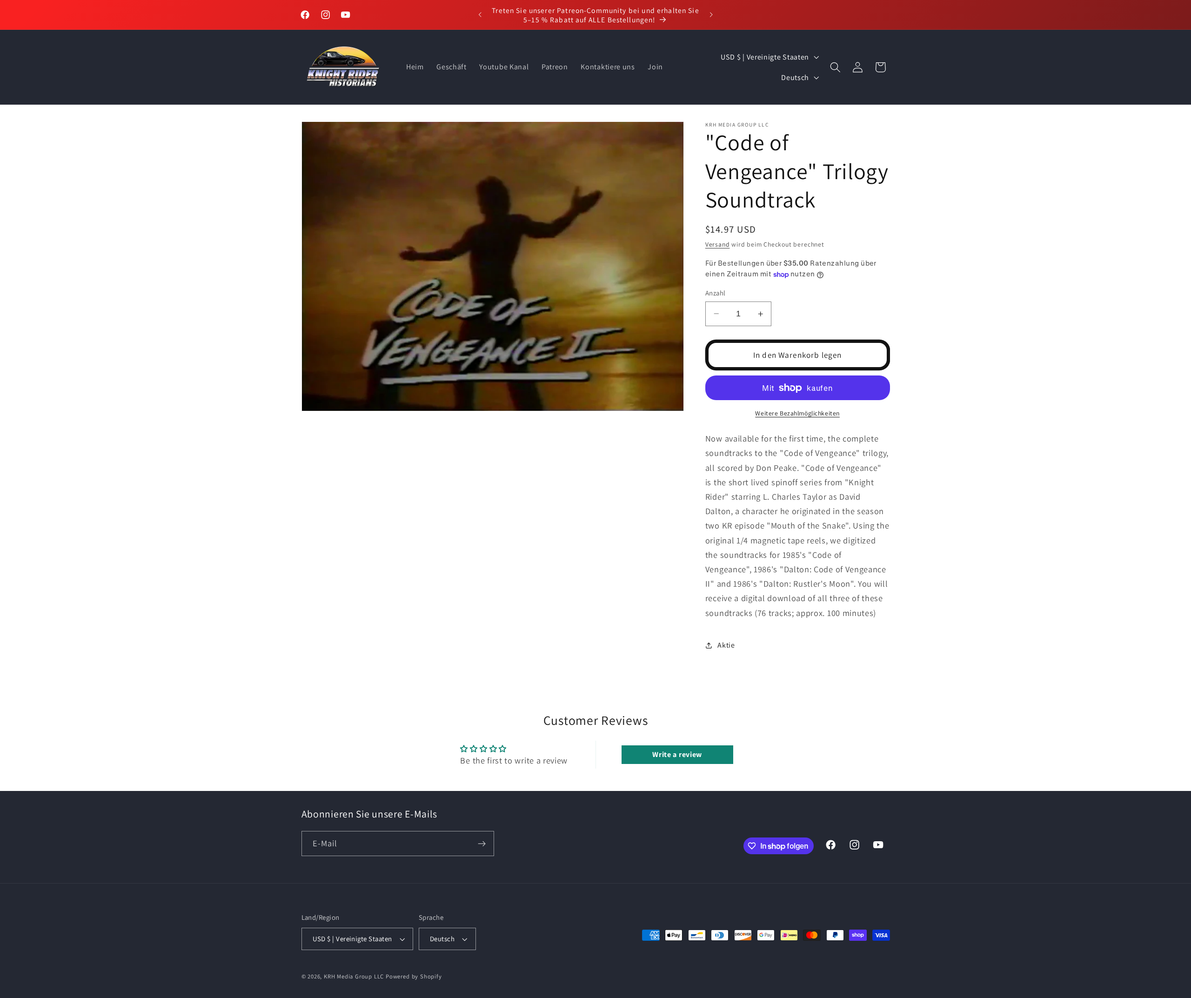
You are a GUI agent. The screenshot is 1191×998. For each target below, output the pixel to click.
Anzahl (715, 292)
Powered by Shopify (414, 976)
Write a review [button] (677, 754)
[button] (835, 67)
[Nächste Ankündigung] (711, 15)
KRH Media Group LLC (354, 976)
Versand (717, 244)
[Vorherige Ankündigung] (480, 15)
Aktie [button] (726, 645)
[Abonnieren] (482, 844)
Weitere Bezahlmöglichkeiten (797, 413)
